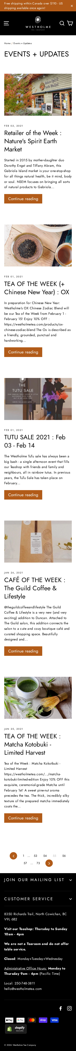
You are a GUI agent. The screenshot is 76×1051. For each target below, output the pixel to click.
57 (25, 863)
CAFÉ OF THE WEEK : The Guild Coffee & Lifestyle (34, 588)
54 (45, 856)
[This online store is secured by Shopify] (16, 1032)
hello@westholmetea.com (23, 988)
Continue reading (23, 199)
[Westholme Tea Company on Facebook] (60, 1008)
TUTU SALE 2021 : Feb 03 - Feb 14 (34, 441)
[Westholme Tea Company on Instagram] (69, 1008)
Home (7, 43)
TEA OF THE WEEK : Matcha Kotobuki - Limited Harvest (32, 744)
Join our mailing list (34, 880)
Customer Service (28, 899)
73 (38, 863)
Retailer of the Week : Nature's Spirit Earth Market (33, 141)
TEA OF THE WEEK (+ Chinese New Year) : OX (36, 288)
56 (64, 856)
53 (35, 856)
